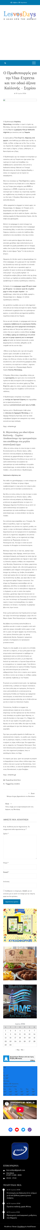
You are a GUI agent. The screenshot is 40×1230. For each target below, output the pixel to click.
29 (6, 1045)
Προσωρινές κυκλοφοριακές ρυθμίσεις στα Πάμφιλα (22, 1216)
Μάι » (22, 1050)
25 (20, 1041)
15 (5, 1038)
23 (10, 1041)
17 (15, 1038)
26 (25, 1041)
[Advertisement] (20, 43)
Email (6, 872)
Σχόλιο (6, 834)
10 (15, 1034)
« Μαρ (18, 1050)
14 (34, 1034)
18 (20, 1038)
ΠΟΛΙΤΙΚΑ (17, 780)
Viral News (21, 1226)
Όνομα (5, 863)
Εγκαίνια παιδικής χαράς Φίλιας (19, 1206)
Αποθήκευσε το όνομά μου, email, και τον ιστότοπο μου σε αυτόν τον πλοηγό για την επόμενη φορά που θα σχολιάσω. (19, 893)
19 (24, 1038)
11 (20, 1034)
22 (6, 1041)
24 (15, 1041)
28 (34, 1041)
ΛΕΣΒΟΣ (17, 784)
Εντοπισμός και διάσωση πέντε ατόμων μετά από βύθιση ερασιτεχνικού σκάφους (22, 1195)
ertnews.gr (12, 426)
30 (10, 1045)
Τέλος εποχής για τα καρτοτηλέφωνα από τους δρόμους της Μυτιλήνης (19, 806)
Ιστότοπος (6, 882)
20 (29, 1038)
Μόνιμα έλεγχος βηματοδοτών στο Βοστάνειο (21, 795)
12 (24, 1034)
